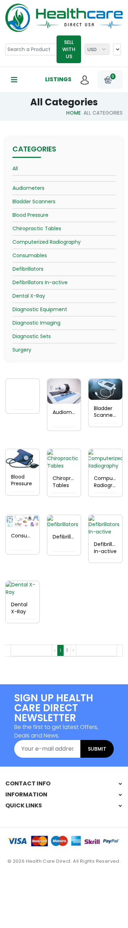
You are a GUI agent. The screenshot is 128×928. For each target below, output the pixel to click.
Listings (58, 79)
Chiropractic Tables (36, 228)
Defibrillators (27, 268)
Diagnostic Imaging (36, 322)
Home (73, 112)
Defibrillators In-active (40, 282)
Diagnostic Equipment (39, 309)
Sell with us (68, 49)
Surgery (21, 349)
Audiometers (28, 188)
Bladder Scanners (33, 201)
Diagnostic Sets (31, 336)
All (15, 168)
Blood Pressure (30, 215)
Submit (97, 748)
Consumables (29, 255)
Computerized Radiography (46, 241)
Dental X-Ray (28, 295)
